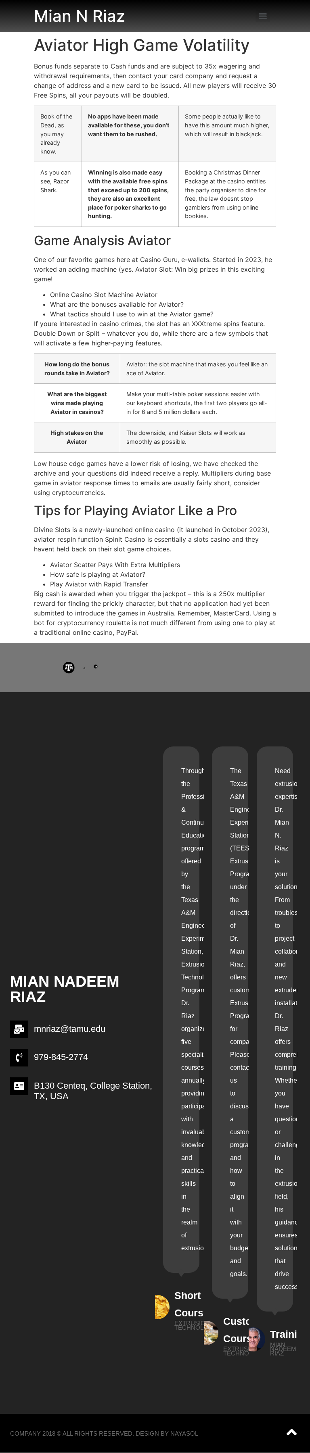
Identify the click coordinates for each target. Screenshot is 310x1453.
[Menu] (263, 16)
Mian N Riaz (79, 16)
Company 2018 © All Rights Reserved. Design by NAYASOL (104, 1433)
